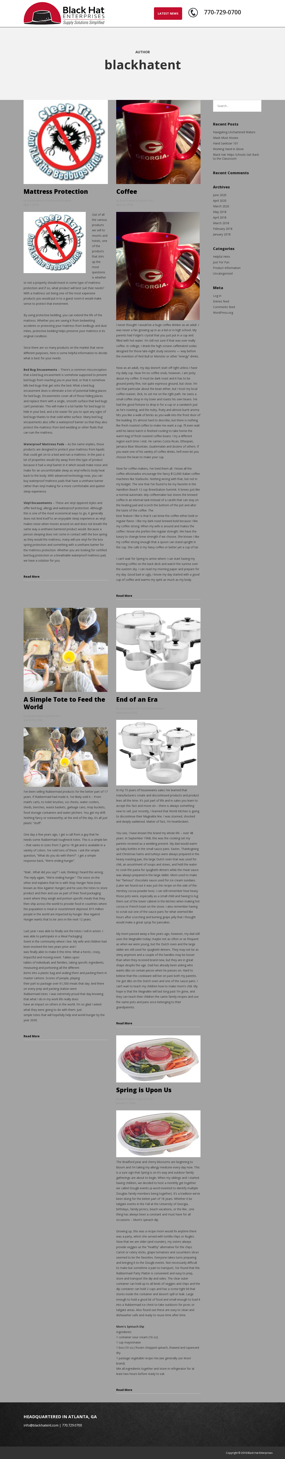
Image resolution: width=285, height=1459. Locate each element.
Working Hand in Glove (228, 149)
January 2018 (222, 234)
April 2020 (219, 201)
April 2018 (219, 217)
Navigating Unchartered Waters (234, 132)
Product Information (58, 200)
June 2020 (219, 195)
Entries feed (221, 301)
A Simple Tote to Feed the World (64, 703)
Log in (217, 296)
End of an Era (137, 699)
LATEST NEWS (168, 13)
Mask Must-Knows (225, 138)
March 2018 (221, 223)
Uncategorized (223, 273)
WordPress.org (223, 313)
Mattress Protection (56, 191)
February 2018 (222, 229)
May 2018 (219, 212)
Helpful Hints (221, 257)
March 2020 (221, 206)
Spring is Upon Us (144, 1090)
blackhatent (34, 200)
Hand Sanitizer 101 (225, 143)
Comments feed (224, 307)
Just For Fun (146, 200)
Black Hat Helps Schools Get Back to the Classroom (236, 156)
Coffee (126, 191)
